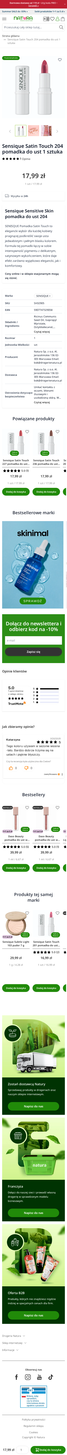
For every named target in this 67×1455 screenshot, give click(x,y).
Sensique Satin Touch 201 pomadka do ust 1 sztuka (46, 943)
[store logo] (23, 19)
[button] (12, 768)
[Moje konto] (57, 19)
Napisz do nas (33, 1106)
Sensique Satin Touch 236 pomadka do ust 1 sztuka (46, 462)
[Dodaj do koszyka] (16, 492)
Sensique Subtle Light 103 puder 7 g (16, 943)
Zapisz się (33, 652)
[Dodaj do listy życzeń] (27, 431)
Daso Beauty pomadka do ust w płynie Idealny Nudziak (16, 838)
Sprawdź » (33, 5)
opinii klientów (15, 692)
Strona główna (10, 36)
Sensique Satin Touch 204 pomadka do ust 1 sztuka (34, 41)
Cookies (33, 1432)
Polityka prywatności (33, 1419)
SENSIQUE (42, 296)
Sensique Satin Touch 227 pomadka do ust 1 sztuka (16, 462)
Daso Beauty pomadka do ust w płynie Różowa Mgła (46, 838)
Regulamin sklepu (34, 1426)
